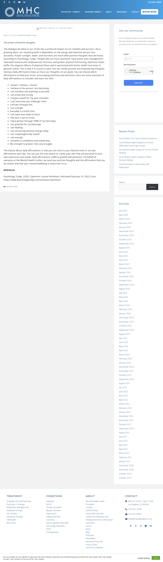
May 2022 (123, 395)
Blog (87, 532)
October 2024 (125, 280)
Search (122, 182)
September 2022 (126, 379)
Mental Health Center (95, 501)
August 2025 (124, 247)
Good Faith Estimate (95, 513)
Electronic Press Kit (94, 541)
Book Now (149, 12)
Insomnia (50, 519)
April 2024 (123, 301)
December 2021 (126, 416)
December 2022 (126, 366)
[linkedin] (24, 2)
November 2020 (126, 469)
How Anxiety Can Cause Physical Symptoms (138, 138)
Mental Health (12, 186)
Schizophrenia (52, 532)
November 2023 (126, 321)
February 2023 (125, 358)
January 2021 (125, 461)
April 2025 (123, 260)
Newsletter (90, 538)
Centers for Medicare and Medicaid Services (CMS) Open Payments (99, 519)
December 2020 (126, 465)
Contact (135, 12)
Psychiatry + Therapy (70, 12)
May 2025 (123, 255)
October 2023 (125, 325)
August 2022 (124, 383)
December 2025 (126, 231)
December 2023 (126, 317)
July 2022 (123, 387)
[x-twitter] (9, 2)
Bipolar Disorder (53, 510)
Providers (90, 504)
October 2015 (125, 477)
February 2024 (125, 309)
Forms (88, 526)
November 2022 (126, 371)
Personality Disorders (55, 526)
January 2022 (125, 412)
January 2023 (125, 362)
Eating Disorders (53, 516)
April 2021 (123, 449)
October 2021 (125, 424)
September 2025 (126, 243)
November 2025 (126, 235)
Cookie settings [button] (144, 558)
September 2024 (126, 284)
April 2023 (123, 350)
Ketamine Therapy (93, 12)
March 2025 (124, 264)
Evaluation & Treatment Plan (19, 501)
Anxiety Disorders (54, 507)
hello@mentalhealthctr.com (140, 518)
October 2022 (125, 375)
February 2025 (125, 268)
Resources (121, 12)
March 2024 (124, 305)
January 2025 (125, 272)
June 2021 (123, 440)
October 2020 (125, 473)
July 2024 (123, 293)
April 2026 (123, 214)
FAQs (88, 529)
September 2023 (126, 330)
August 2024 (124, 288)
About (109, 12)
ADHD (49, 504)
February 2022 (125, 408)
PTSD (48, 529)
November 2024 (126, 276)
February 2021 (125, 457)
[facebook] (4, 2)
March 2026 (124, 218)
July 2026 (123, 210)
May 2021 (123, 444)
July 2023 (123, 338)
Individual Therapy (15, 510)
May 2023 (123, 346)
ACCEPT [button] (156, 558)
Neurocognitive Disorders (57, 522)
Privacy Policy (91, 544)
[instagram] (14, 2)
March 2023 (124, 354)
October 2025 (125, 239)
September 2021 (126, 428)
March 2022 (124, 403)
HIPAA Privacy (92, 510)
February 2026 (125, 223)
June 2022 (123, 391)
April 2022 (123, 399)
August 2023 (124, 334)
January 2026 (125, 227)
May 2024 (123, 297)
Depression (51, 513)
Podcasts (90, 535)
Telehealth (11, 519)
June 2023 (123, 342)
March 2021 (124, 453)
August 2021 (124, 432)
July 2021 (123, 436)
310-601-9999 (154, 2)
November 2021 (126, 420)
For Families (12, 513)
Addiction (50, 501)
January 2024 (125, 313)
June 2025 (123, 251)
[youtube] (19, 2)
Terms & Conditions (94, 547)
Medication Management (18, 507)
